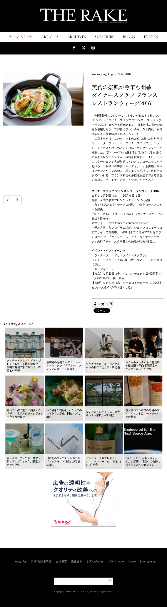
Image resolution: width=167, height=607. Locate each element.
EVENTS (151, 37)
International (147, 561)
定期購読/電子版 (41, 561)
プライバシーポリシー (122, 561)
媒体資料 (76, 561)
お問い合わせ (95, 561)
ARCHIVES (76, 37)
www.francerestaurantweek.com (128, 223)
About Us (21, 561)
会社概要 (61, 561)
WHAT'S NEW (21, 37)
